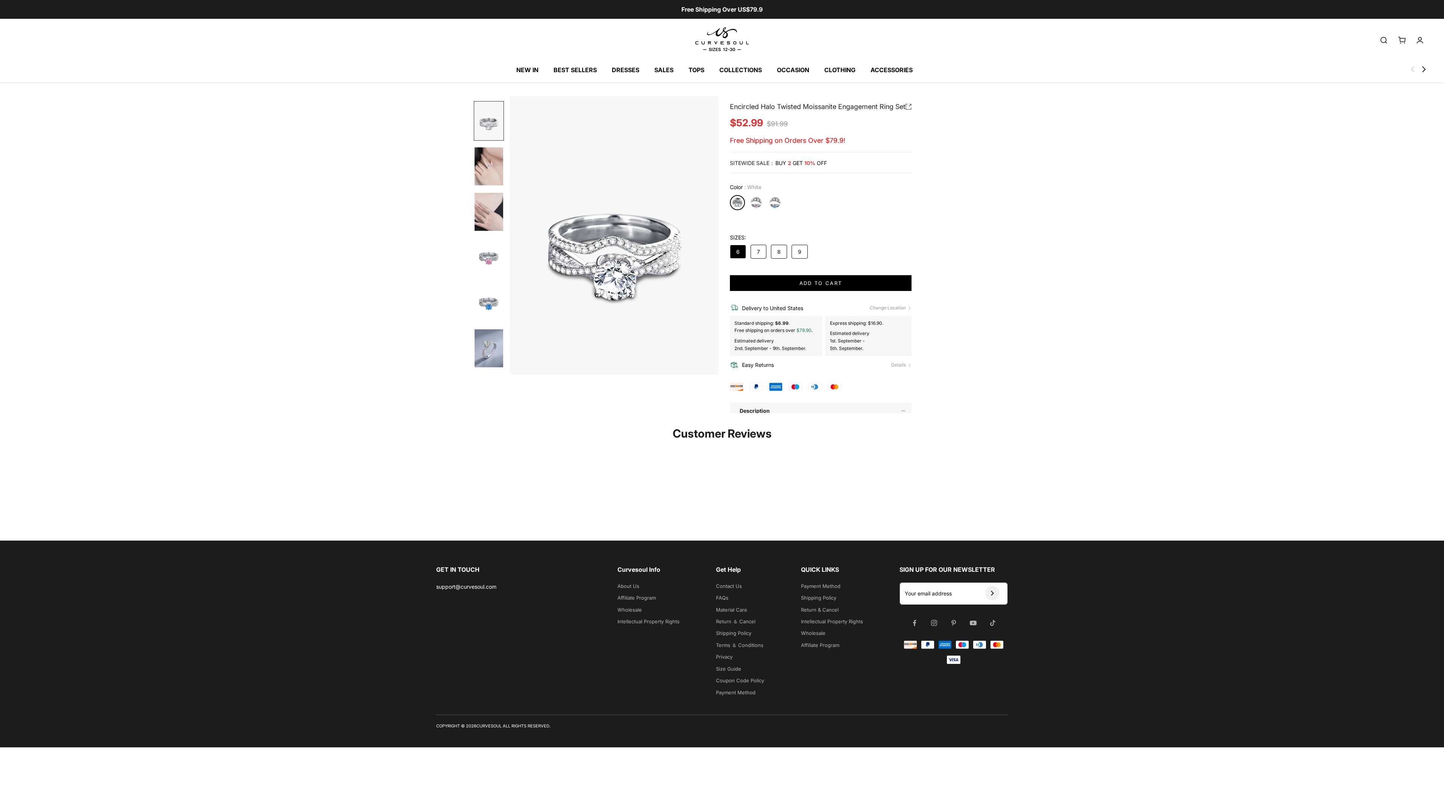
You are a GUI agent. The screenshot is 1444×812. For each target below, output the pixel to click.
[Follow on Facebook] (914, 623)
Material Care (731, 610)
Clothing (839, 70)
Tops (696, 70)
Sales (663, 70)
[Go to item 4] (489, 257)
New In (527, 70)
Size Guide (728, 669)
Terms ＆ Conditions (739, 645)
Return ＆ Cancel (735, 621)
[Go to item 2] (489, 166)
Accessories (892, 70)
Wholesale (629, 610)
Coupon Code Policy (740, 680)
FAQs (722, 598)
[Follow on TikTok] (993, 623)
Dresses (625, 70)
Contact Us (729, 586)
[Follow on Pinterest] (953, 623)
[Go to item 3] (489, 212)
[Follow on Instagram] (934, 623)
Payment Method (735, 692)
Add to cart (820, 283)
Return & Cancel (820, 610)
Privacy (724, 657)
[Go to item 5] (489, 303)
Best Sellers (575, 70)
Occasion (793, 70)
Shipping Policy (733, 633)
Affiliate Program (636, 598)
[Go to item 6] (489, 348)
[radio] (737, 202)
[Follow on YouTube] (973, 623)
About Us (628, 586)
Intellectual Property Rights (648, 621)
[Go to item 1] (489, 121)
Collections (740, 70)
